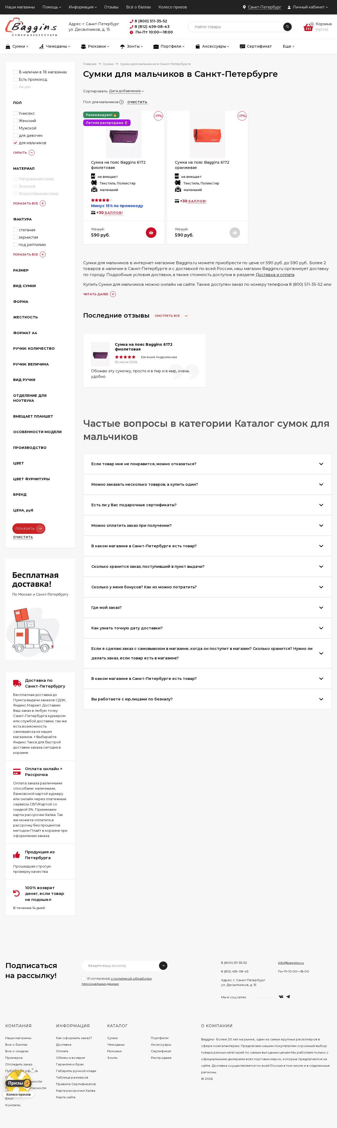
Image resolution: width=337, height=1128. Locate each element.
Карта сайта (65, 1097)
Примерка (14, 1058)
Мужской (27, 128)
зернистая (28, 237)
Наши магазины (20, 7)
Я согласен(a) (117, 980)
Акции (25, 86)
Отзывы (111, 7)
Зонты (112, 1058)
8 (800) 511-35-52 (234, 963)
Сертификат (161, 1051)
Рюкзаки (114, 1051)
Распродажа (161, 1058)
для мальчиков (32, 143)
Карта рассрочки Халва (75, 1090)
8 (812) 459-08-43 (235, 971)
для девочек (31, 135)
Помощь (50, 7)
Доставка (63, 1044)
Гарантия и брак (70, 1064)
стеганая (27, 230)
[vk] (281, 996)
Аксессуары (161, 1044)
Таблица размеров (72, 1077)
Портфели (159, 1038)
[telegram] (288, 996)
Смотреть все (168, 316)
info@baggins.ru (291, 963)
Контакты (13, 1105)
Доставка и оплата (275, 274)
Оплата (62, 1051)
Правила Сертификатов (76, 1084)
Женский (27, 120)
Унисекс (27, 113)
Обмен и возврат (70, 1058)
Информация (81, 7)
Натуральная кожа (36, 179)
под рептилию (32, 244)
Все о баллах (16, 1044)
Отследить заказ (18, 1064)
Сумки (108, 64)
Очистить (23, 537)
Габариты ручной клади (76, 1071)
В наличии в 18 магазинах (43, 72)
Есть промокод (33, 79)
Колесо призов (172, 7)
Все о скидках (16, 1051)
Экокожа (27, 186)
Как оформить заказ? (74, 1038)
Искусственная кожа (38, 193)
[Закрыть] (32, 1069)
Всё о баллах (138, 7)
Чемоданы (116, 1044)
